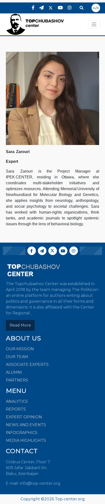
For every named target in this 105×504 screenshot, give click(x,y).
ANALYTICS (17, 401)
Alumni (14, 372)
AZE (96, 8)
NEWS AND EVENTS (26, 424)
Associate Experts (27, 364)
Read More (20, 325)
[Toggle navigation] (94, 24)
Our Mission (20, 349)
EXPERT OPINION (24, 417)
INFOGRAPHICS (21, 432)
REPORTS (16, 409)
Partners (17, 380)
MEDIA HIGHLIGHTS (26, 440)
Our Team (17, 356)
